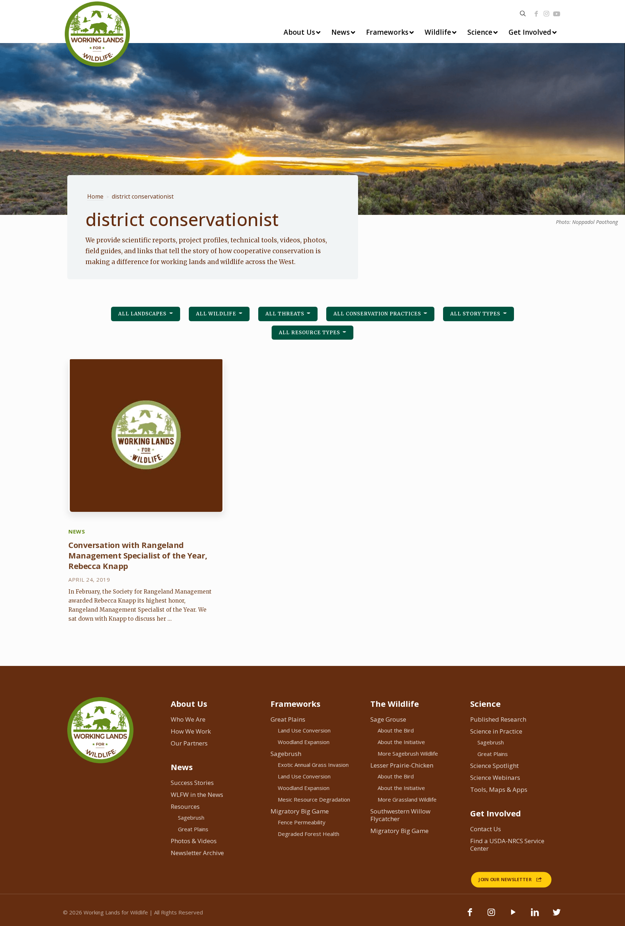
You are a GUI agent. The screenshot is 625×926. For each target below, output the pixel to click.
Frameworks (295, 703)
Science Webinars (495, 777)
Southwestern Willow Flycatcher (400, 815)
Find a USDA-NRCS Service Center (507, 845)
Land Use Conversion (304, 730)
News (182, 766)
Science (485, 703)
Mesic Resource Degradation (314, 799)
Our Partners (189, 743)
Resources (185, 806)
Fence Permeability (302, 822)
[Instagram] (546, 13)
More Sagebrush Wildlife (408, 753)
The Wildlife (394, 703)
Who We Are (188, 719)
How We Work (191, 731)
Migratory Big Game (300, 811)
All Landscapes (143, 314)
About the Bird (396, 730)
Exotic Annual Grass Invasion (313, 764)
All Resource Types (310, 333)
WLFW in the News (197, 794)
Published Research (498, 719)
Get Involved (495, 813)
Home (95, 196)
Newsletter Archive (197, 853)
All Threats (285, 314)
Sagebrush (191, 817)
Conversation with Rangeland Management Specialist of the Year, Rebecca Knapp (137, 555)
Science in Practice (496, 731)
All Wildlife (217, 314)
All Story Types (476, 314)
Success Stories (192, 782)
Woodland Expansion (303, 742)
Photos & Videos (194, 841)
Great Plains (193, 829)
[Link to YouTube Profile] (556, 13)
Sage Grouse (388, 719)
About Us (189, 703)
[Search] (522, 13)
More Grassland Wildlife (407, 799)
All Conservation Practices (377, 314)
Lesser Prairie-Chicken (401, 765)
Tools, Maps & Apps (498, 789)
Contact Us (485, 829)
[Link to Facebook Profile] (536, 13)
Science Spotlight (494, 765)
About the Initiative (401, 742)
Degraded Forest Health (308, 833)
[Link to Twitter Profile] (556, 915)
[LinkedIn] (535, 915)
